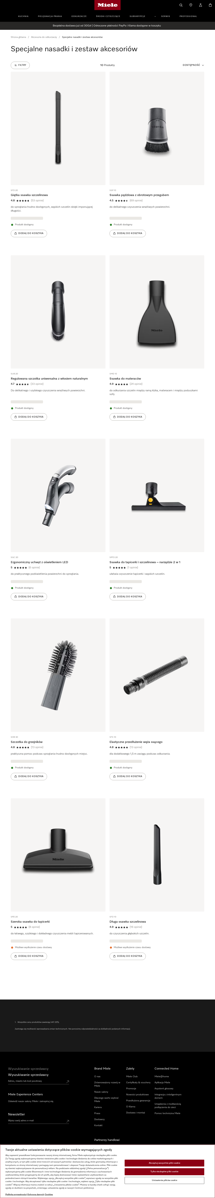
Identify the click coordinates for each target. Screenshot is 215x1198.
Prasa (97, 1113)
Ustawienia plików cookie (164, 1180)
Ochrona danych (35, 1194)
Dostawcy (99, 1119)
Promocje (131, 1088)
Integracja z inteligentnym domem (168, 1096)
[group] (58, 159)
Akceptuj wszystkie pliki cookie (164, 1163)
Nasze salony (101, 1092)
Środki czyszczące (108, 16)
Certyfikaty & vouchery (138, 1082)
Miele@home (162, 1076)
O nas (97, 1076)
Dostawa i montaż (135, 1113)
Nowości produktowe (137, 1094)
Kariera (98, 1107)
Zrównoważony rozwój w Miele (107, 1084)
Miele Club (132, 1076)
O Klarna (130, 1107)
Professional (188, 16)
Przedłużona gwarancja (138, 1101)
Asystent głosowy (164, 1088)
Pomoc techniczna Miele (167, 1113)
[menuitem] (25, 16)
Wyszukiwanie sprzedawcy (28, 1075)
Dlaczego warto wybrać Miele (106, 1100)
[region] (107, 1171)
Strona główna (18, 37)
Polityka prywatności (16, 1194)
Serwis (165, 16)
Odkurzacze (79, 16)
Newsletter (16, 1114)
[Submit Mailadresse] (67, 1121)
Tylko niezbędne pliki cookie (164, 1172)
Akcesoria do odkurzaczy (44, 37)
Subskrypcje (137, 16)
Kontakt (98, 1125)
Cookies (49, 1194)
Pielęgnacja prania (50, 16)
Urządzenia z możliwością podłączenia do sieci (168, 1106)
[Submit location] (67, 1081)
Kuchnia (23, 16)
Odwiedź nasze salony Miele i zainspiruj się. (31, 1101)
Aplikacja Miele (162, 1082)
